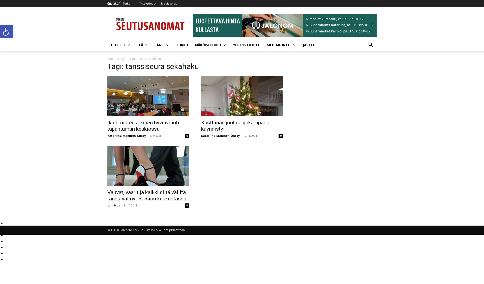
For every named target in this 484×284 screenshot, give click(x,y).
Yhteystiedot (147, 3)
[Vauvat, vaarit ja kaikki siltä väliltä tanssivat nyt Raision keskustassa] (148, 166)
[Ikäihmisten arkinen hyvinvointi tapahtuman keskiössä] (148, 96)
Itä (140, 45)
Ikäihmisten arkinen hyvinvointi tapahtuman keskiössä (143, 126)
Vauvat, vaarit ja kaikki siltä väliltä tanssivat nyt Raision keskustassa (146, 195)
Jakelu (309, 45)
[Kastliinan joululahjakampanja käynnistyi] (242, 96)
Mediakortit (169, 3)
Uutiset (118, 45)
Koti (110, 59)
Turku (182, 45)
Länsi (160, 45)
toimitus (113, 205)
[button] (6, 31)
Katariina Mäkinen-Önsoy (126, 135)
